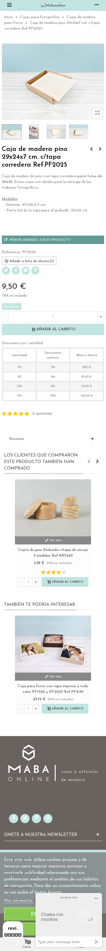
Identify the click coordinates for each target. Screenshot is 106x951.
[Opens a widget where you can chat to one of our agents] (68, 920)
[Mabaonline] (53, 5)
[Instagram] (25, 271)
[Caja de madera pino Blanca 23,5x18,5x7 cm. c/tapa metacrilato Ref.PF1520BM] (91, 149)
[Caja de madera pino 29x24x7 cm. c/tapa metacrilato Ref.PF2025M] (100, 149)
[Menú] (9, 5)
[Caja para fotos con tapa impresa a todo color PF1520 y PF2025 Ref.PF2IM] (53, 644)
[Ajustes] (97, 5)
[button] (89, 462)
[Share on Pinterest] (35, 271)
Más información (19, 901)
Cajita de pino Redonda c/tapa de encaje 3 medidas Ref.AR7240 (53, 553)
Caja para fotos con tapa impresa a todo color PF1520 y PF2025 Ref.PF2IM (53, 689)
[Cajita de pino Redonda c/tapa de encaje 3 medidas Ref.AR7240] (53, 507)
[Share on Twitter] (6, 271)
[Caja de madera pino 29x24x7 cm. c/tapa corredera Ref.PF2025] (97, 113)
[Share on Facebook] (16, 271)
